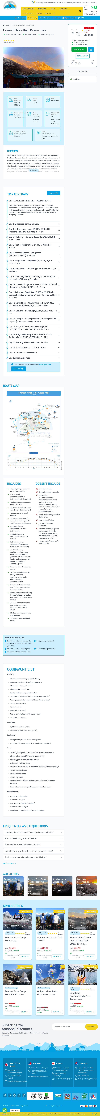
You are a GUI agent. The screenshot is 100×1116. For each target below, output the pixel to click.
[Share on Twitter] (76, 63)
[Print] (92, 63)
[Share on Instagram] (79, 63)
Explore (23, 956)
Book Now (79, 49)
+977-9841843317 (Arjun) (14, 1077)
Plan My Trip (18, 368)
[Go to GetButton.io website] (5, 1114)
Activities (42, 9)
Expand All (54, 193)
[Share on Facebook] (72, 63)
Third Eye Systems (58, 1106)
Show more (33, 170)
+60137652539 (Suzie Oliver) (39, 1072)
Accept (94, 1114)
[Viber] (24, 1095)
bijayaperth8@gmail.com (87, 1079)
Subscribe (92, 1027)
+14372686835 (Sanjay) (59, 1074)
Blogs (39, 13)
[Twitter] (10, 1095)
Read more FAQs (9, 863)
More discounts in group (13, 956)
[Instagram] (14, 1095)
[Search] (80, 11)
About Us (63, 9)
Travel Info (27, 13)
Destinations (28, 9)
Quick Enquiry (82, 71)
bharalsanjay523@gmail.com (65, 1079)
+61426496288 (83, 1076)
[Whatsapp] (19, 1095)
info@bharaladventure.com (18, 1081)
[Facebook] (5, 1095)
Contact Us (50, 13)
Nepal (52, 9)
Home (7, 25)
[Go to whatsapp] (4, 1110)
